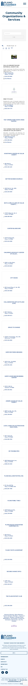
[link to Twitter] (6, 673)
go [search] (14, 37)
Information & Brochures (11, 619)
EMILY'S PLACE (8, 99)
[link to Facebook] (2, 673)
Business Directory (9, 614)
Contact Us (21, 618)
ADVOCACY (4, 661)
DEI (1, 666)
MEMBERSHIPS (4, 656)
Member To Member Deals (16, 617)
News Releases (19, 614)
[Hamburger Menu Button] (24, 4)
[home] (10, 4)
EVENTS (3, 659)
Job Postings (14, 618)
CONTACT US (4, 669)
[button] (4, 45)
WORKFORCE (4, 664)
